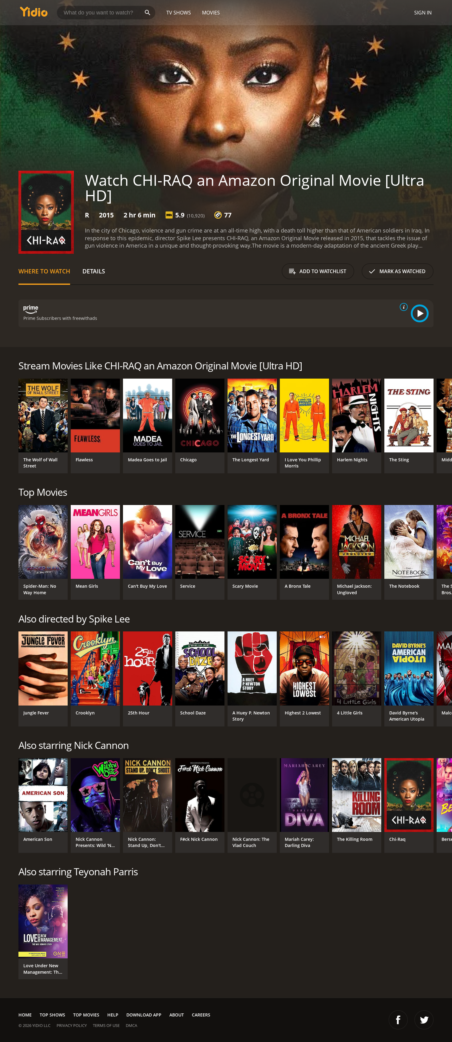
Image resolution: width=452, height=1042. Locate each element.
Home (25, 1015)
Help (112, 1015)
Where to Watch (44, 271)
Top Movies (86, 1015)
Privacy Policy (72, 1025)
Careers (201, 1015)
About (176, 1015)
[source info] (402, 307)
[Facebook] (398, 1019)
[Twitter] (424, 1019)
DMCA (131, 1025)
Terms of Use (106, 1025)
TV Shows (178, 12)
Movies (211, 12)
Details (93, 271)
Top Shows (52, 1015)
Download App (143, 1015)
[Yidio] (33, 13)
